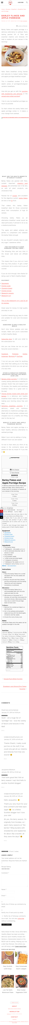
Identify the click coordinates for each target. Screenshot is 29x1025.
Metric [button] (4, 565)
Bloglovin (12, 356)
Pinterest (15, 354)
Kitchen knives (6, 291)
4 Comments (24, 20)
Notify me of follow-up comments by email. (13, 905)
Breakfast (14, 9)
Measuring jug (6, 295)
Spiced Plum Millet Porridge (13, 679)
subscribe (21, 918)
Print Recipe (15, 469)
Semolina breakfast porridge (12, 406)
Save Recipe (15, 472)
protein (14, 195)
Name (3, 889)
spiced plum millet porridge (10, 96)
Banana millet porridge (9, 379)
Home (3, 9)
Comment (5, 873)
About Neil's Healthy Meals (14, 1008)
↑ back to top (14, 1002)
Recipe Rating (6, 866)
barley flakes (23, 198)
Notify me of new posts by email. (12, 912)
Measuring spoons (7, 293)
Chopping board (6, 288)
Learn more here (20, 946)
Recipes (8, 9)
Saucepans (5, 283)
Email (3, 895)
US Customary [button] (12, 565)
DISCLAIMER (14, 1022)
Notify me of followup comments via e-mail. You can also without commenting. (13, 918)
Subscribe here (6, 339)
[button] (12, 475)
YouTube (19, 356)
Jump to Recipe (22, 26)
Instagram (4, 356)
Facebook (4, 354)
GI (12, 200)
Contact (15, 1019)
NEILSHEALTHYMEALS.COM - (15, 1021)
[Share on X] (1, 517)
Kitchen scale (6, 286)
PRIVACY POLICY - (25, 1021)
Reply (2, 730)
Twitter (25, 354)
